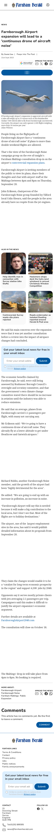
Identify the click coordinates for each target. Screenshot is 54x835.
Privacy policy (8, 758)
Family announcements (13, 766)
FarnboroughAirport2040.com (17, 620)
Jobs (4, 761)
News (4, 24)
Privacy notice (20, 369)
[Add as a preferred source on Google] (26, 63)
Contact (6, 755)
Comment (44, 724)
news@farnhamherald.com (20, 829)
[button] (5, 5)
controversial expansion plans (28, 162)
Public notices (9, 763)
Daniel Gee (8, 54)
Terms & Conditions (11, 752)
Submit (43, 360)
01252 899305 (17, 824)
